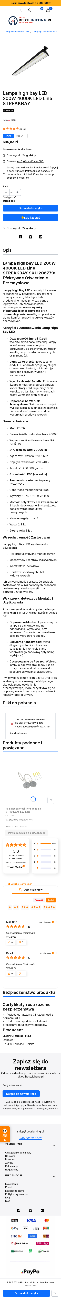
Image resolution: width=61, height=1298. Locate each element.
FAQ (7, 1197)
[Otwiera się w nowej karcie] (20, 237)
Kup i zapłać (32, 217)
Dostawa (10, 1156)
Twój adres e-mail (13, 1085)
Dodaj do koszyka (30, 208)
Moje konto (11, 1183)
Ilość (5, 186)
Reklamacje (11, 1166)
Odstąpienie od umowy (18, 1152)
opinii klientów (16, 857)
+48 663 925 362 (30, 1138)
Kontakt (9, 1187)
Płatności (10, 1159)
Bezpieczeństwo (14, 1190)
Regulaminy (11, 1169)
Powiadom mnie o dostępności (26, 832)
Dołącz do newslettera (21, 1093)
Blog (7, 1200)
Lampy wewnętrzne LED (17, 31)
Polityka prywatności (16, 1194)
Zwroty (9, 1162)
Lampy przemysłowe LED (45, 31)
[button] (12, 10)
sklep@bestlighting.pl (30, 1131)
